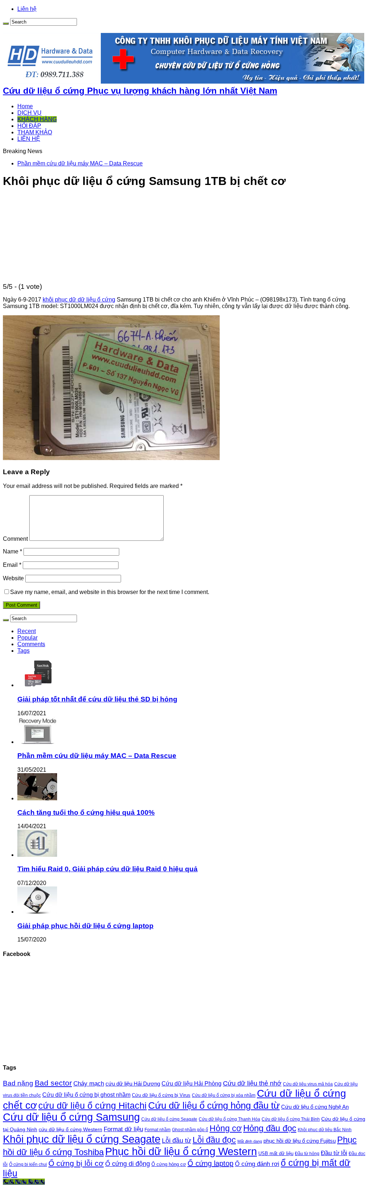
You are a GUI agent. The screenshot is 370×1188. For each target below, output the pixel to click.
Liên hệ (26, 9)
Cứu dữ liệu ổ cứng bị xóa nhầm (223, 1095)
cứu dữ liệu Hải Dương (133, 1084)
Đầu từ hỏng (307, 1153)
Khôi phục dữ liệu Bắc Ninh (325, 1129)
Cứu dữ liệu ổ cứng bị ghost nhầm (86, 1095)
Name (12, 551)
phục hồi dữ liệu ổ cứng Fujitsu (299, 1141)
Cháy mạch (88, 1083)
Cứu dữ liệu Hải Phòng (191, 1083)
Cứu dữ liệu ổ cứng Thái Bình (291, 1119)
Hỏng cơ (226, 1128)
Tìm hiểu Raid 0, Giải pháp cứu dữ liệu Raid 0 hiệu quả (107, 869)
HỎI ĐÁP (29, 126)
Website (13, 578)
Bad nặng (18, 1083)
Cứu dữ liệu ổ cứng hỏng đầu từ (214, 1105)
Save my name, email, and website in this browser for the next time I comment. (109, 592)
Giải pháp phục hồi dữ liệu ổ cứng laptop (85, 926)
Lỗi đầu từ (176, 1140)
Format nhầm (158, 1129)
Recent (26, 631)
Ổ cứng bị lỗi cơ (76, 1163)
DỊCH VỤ (29, 113)
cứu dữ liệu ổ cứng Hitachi (92, 1106)
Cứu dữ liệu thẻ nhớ (252, 1083)
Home (25, 106)
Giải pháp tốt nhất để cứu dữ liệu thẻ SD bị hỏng (97, 699)
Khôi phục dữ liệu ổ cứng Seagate (81, 1139)
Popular (27, 638)
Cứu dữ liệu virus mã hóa (308, 1084)
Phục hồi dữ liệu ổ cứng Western (181, 1151)
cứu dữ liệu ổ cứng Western (70, 1129)
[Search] (6, 23)
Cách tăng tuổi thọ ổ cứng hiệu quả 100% (86, 812)
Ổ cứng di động (127, 1163)
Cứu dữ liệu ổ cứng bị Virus (161, 1095)
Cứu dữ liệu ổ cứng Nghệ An (315, 1107)
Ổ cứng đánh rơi (257, 1163)
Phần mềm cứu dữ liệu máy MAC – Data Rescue (80, 163)
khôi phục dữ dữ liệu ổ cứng (79, 299)
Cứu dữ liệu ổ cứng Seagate (169, 1119)
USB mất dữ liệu (275, 1153)
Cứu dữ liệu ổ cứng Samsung (71, 1117)
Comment (15, 539)
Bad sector (53, 1083)
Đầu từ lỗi (334, 1153)
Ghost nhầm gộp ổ (190, 1129)
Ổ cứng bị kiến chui (28, 1164)
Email (12, 565)
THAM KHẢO (34, 132)
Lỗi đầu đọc (214, 1140)
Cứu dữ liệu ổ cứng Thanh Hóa (229, 1119)
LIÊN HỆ (28, 139)
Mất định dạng (249, 1141)
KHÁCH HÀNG (37, 119)
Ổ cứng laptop (210, 1163)
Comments (31, 644)
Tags (23, 651)
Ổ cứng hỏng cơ (168, 1164)
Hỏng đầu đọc (269, 1128)
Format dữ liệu (123, 1129)
